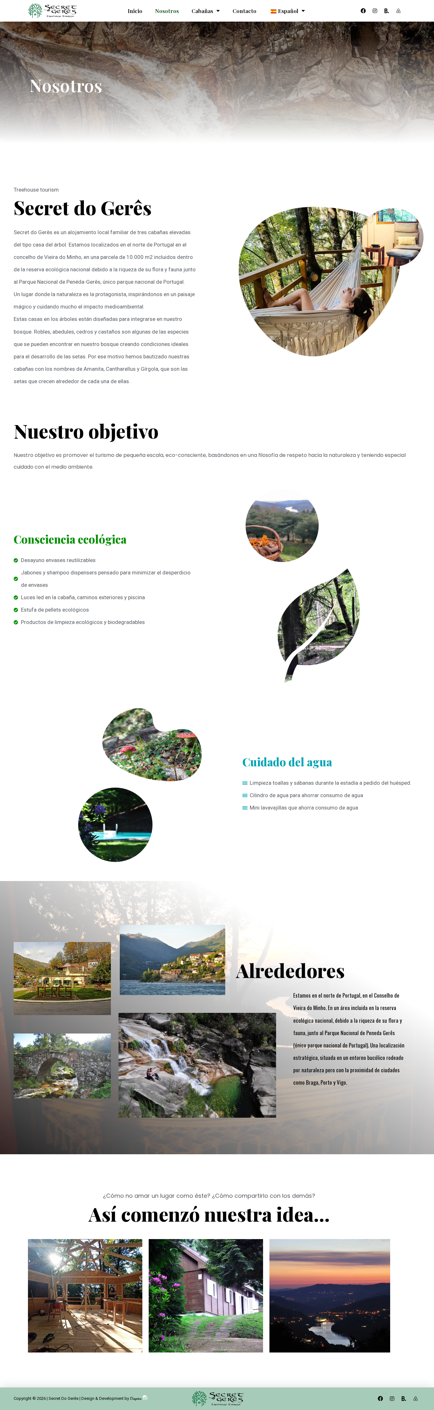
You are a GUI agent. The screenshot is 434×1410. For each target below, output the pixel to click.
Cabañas (202, 11)
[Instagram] (375, 11)
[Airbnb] (398, 11)
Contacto (244, 11)
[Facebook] (363, 11)
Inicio (135, 11)
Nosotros (167, 11)
